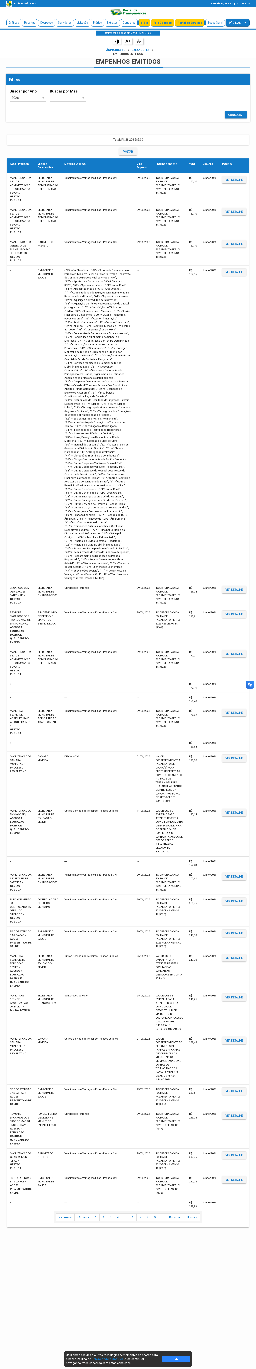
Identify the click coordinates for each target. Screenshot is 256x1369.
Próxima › (175, 1217)
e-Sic (144, 22)
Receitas (29, 22)
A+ (127, 41)
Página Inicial (114, 50)
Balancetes (141, 50)
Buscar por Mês (64, 91)
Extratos (112, 22)
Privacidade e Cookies (108, 1359)
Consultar (236, 114)
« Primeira (65, 1217)
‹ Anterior (83, 1217)
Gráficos (14, 22)
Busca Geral (215, 22)
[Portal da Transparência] (128, 12)
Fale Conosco (162, 22)
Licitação (82, 22)
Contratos (129, 22)
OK (176, 1358)
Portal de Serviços (189, 22)
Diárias (97, 22)
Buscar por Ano (23, 91)
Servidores (65, 22)
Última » (192, 1217)
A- (139, 41)
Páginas (235, 22)
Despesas (46, 22)
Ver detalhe (234, 179)
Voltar (128, 151)
